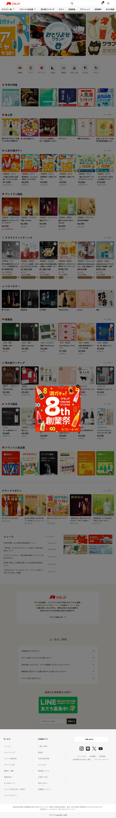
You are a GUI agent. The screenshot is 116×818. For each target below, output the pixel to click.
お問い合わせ (89, 739)
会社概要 (92, 756)
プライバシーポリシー (101, 759)
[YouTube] (101, 749)
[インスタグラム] (82, 749)
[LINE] (88, 749)
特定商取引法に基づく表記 (82, 759)
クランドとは (81, 756)
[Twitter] (94, 749)
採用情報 (102, 756)
